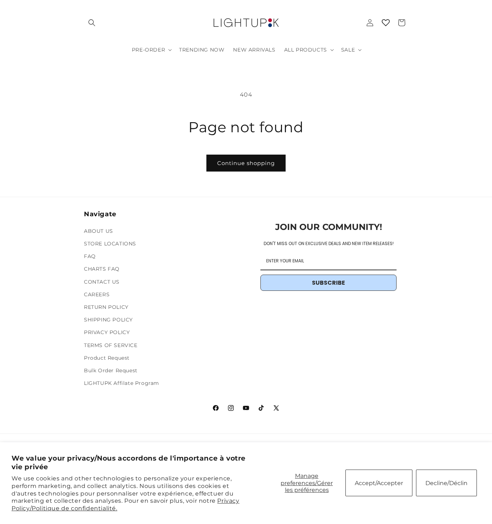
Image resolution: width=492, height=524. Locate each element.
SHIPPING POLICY (108, 319)
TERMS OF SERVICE (111, 345)
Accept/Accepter (379, 483)
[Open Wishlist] (386, 23)
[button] (92, 23)
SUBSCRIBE (328, 283)
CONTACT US (102, 282)
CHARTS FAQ (102, 269)
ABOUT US (98, 231)
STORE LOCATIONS (110, 243)
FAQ (90, 256)
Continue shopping (246, 163)
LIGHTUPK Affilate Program (121, 383)
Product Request (107, 358)
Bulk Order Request (111, 370)
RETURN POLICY (106, 307)
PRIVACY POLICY (107, 332)
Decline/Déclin (446, 483)
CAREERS (96, 294)
